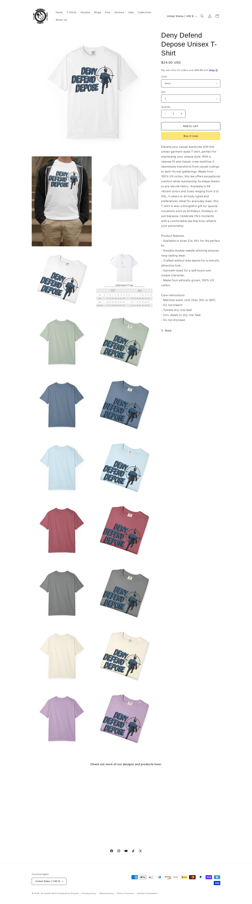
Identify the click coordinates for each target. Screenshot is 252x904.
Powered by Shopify (68, 893)
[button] (202, 16)
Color (164, 76)
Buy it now (191, 136)
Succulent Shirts (49, 893)
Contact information (147, 893)
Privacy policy (89, 893)
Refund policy (106, 893)
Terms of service (125, 893)
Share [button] (168, 330)
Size (163, 91)
